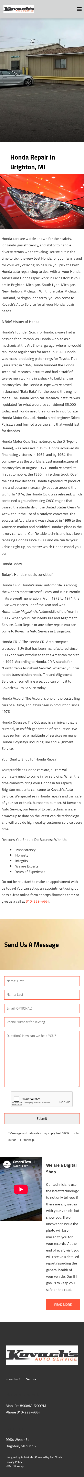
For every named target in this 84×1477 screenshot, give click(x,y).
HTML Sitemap (14, 1466)
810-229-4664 (37, 901)
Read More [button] (63, 1304)
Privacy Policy (14, 1462)
